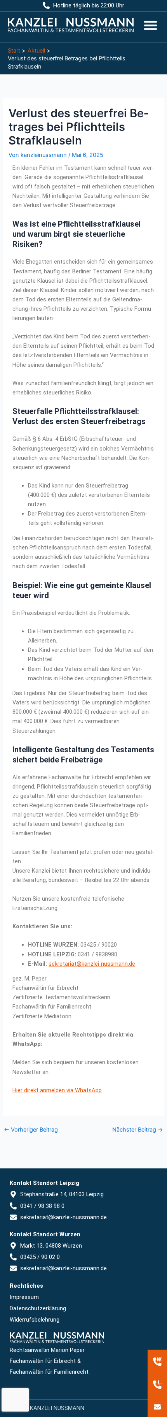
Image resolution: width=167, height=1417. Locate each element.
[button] (150, 25)
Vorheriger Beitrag (31, 1130)
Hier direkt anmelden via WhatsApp (57, 1090)
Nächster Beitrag (137, 1130)
